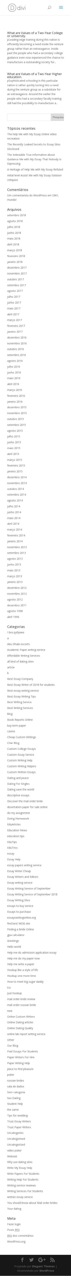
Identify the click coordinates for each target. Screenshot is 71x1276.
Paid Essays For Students (22, 1051)
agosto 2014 (15, 500)
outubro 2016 (15, 349)
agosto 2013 (15, 558)
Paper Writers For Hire (20, 1057)
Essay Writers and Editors (22, 877)
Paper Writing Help (18, 1063)
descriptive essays (18, 795)
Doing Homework (18, 818)
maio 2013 (13, 570)
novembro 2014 (17, 483)
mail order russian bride (21, 1005)
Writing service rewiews (21, 1185)
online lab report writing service (26, 1034)
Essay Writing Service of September (29, 888)
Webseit (12, 1156)
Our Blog (12, 1045)
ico (9, 987)
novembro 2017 (17, 273)
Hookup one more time (21, 976)
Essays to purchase (19, 911)
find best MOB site (18, 923)
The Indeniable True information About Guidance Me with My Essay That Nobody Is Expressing (34, 159)
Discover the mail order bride (25, 801)
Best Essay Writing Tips (21, 696)
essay (10, 853)
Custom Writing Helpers (21, 766)
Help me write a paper (20, 964)
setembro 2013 (16, 553)
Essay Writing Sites (18, 900)
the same (13, 1109)
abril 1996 (13, 617)
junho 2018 (14, 233)
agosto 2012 (15, 599)
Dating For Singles (18, 784)
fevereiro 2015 (16, 465)
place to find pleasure (20, 1069)
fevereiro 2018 (16, 256)
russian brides (15, 1080)
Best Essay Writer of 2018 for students (31, 684)
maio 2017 (13, 308)
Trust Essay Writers (19, 1121)
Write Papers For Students (23, 1173)
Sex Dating (13, 1098)
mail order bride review (21, 999)
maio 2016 (13, 378)
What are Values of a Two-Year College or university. (35, 34)
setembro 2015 (16, 425)
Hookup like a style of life (22, 970)
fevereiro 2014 (16, 535)
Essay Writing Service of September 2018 (32, 894)
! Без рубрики (15, 632)
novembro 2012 (17, 593)
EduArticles (14, 824)
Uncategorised (16, 1138)
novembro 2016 (17, 343)
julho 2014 (13, 506)
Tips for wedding (17, 1115)
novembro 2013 (17, 547)
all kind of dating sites (20, 661)
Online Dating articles (20, 1022)
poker (10, 1074)
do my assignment (18, 813)
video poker (14, 1150)
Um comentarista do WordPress (27, 195)
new (9, 1011)
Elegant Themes (43, 1266)
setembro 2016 (16, 355)
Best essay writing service (23, 690)
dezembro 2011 (17, 605)
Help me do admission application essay (31, 952)
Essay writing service (19, 882)
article (11, 667)
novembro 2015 (17, 413)
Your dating (14, 1208)
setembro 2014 (16, 494)
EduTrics (12, 847)
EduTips (12, 842)
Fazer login (14, 1224)
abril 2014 (13, 523)
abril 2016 (13, 384)
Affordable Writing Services (23, 655)
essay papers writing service (24, 865)
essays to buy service (20, 906)
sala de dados (15, 1086)
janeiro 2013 (15, 582)
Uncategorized (16, 1144)
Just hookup (14, 993)
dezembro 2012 (17, 588)
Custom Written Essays (21, 772)
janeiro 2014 (15, 541)
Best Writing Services (20, 708)
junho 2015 (14, 442)
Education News (17, 830)
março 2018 (14, 250)
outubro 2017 (15, 279)
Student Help (15, 1104)
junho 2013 (14, 564)
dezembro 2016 (17, 337)
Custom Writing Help (19, 760)
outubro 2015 (15, 419)
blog (9, 714)
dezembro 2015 (17, 407)
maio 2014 (13, 518)
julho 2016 (13, 366)
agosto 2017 (15, 291)
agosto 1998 (15, 611)
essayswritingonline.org (21, 917)
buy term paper (16, 725)
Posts (13, 1230)
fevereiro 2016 (16, 395)
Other (10, 1040)
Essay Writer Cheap (19, 871)
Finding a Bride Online (20, 929)
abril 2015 (13, 454)
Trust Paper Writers (19, 1127)
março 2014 (14, 529)
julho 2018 (13, 227)
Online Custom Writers (21, 1016)
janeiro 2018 (15, 262)
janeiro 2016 (15, 401)
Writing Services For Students (25, 1191)
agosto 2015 (15, 430)
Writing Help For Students (22, 1179)
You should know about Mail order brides (32, 1203)
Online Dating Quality (20, 1028)
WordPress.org (16, 1241)
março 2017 (14, 320)
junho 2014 (14, 512)
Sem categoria (16, 1092)
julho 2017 (13, 296)
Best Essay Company (20, 679)
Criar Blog (13, 743)
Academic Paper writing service (26, 650)
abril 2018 (13, 244)
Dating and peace (18, 778)
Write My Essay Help (19, 1168)
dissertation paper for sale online (27, 807)
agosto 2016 (15, 361)
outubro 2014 (15, 489)
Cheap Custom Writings (21, 737)
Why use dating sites (19, 1162)
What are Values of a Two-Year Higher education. (34, 75)
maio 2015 (13, 448)
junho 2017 (14, 302)
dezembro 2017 (17, 267)
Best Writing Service (19, 702)
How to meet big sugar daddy (25, 981)
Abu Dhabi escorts (18, 644)
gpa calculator (15, 935)
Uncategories (15, 1133)
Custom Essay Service (20, 754)
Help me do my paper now (23, 958)
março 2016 (14, 390)
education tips (15, 836)
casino (11, 731)
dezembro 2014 (17, 477)
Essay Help (13, 859)
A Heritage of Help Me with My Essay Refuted (35, 169)
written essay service (20, 1197)
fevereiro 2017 (16, 326)
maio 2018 (13, 238)
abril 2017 (13, 314)
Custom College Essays (21, 749)
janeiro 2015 (15, 471)
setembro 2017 (16, 285)
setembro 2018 (16, 215)
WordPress (46, 1270)
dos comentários (20, 1235)
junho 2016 (14, 372)
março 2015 (14, 460)
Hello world (14, 946)
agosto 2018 (15, 221)
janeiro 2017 (15, 331)
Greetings (13, 941)
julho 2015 (13, 436)
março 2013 (14, 576)
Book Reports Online (20, 719)
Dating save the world (20, 789)
